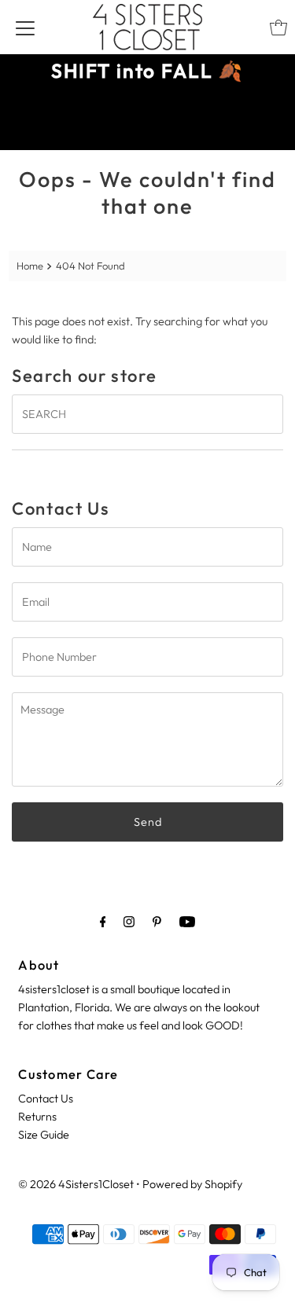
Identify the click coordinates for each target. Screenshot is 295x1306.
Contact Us (45, 1098)
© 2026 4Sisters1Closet (76, 1184)
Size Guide (43, 1135)
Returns (37, 1117)
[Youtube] (187, 921)
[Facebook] (103, 921)
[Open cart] (278, 27)
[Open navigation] (25, 27)
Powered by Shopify (192, 1184)
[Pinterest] (157, 921)
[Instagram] (129, 921)
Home (30, 265)
